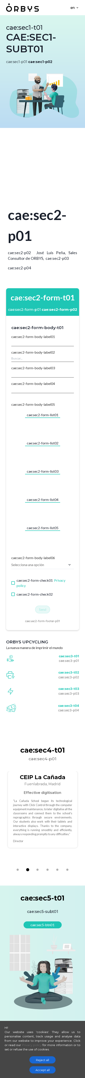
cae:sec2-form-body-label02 (33, 352)
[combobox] (42, 358)
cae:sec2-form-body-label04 (33, 383)
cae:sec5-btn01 (42, 925)
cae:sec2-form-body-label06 (33, 558)
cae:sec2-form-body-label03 (33, 368)
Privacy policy (32, 1045)
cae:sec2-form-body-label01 (33, 336)
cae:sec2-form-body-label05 (33, 404)
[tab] (18, 870)
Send (42, 609)
